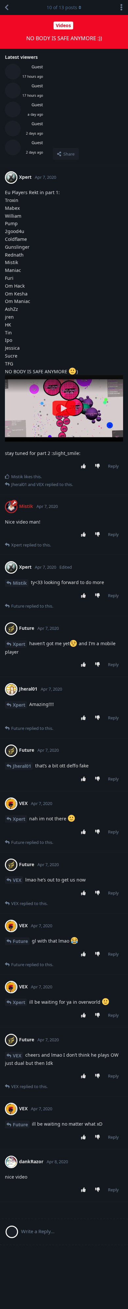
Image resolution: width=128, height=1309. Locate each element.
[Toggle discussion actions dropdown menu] (121, 7)
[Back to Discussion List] (6, 7)
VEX (17, 880)
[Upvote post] (85, 466)
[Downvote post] (99, 466)
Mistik (20, 583)
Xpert (19, 644)
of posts (62, 7)
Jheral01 (22, 766)
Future (20, 941)
